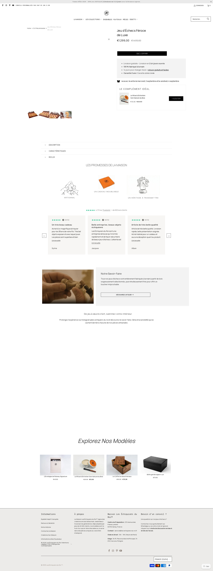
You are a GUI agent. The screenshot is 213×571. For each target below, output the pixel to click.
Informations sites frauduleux (51, 539)
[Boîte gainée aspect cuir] (155, 464)
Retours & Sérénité (47, 523)
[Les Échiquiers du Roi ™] (106, 13)
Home (29, 28)
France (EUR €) (161, 559)
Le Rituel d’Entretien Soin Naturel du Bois (137, 96)
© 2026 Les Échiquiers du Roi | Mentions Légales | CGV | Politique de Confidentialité (55, 544)
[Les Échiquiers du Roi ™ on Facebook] (3, 5)
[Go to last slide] (31, 73)
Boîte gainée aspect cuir (155, 475)
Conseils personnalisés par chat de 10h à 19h (33, 5)
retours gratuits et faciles (158, 70)
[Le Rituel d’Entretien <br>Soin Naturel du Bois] (124, 99)
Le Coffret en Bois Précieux (122, 476)
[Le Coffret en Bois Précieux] (122, 465)
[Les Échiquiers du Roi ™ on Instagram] (6, 5)
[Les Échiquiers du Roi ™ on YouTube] (13, 5)
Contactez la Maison (48, 531)
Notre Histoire (46, 527)
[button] (79, 19)
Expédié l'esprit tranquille (49, 519)
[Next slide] (108, 73)
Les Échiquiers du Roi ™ (54, 565)
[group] (32, 114)
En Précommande (39, 28)
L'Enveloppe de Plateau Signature (55, 476)
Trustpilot (106, 210)
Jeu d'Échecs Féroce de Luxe (54, 28)
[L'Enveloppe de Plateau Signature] (55, 465)
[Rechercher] (208, 19)
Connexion (200, 5)
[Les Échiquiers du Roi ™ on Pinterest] (10, 5)
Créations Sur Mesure (48, 535)
